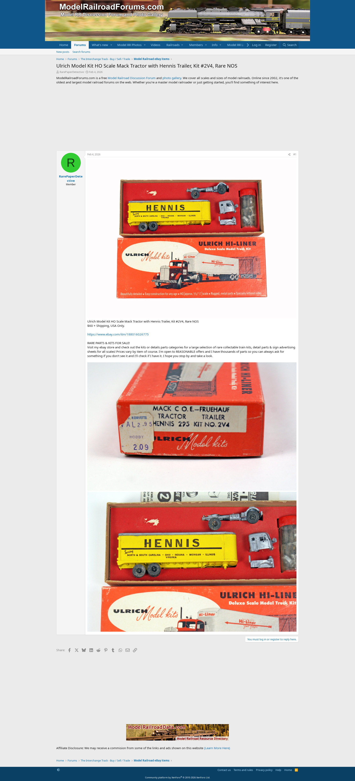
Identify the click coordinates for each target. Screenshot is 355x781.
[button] (111, 45)
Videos (155, 45)
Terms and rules (243, 770)
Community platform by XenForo (177, 777)
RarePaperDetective (72, 72)
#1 (294, 154)
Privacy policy (264, 770)
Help (278, 770)
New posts (62, 52)
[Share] (289, 154)
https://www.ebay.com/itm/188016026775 (118, 334)
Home (63, 45)
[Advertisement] (177, 117)
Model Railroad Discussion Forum (132, 78)
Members (196, 45)
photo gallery (172, 78)
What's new (100, 45)
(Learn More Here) (217, 748)
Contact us (224, 770)
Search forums (81, 52)
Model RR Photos (129, 45)
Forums (80, 45)
